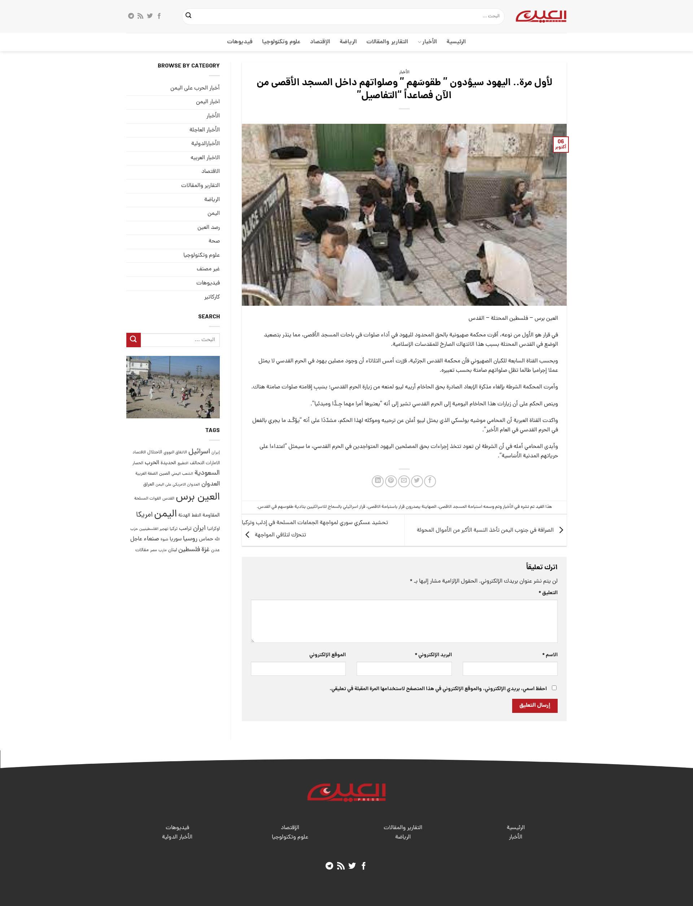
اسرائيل (199, 452)
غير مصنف (208, 269)
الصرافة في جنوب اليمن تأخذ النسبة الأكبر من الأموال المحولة (486, 530)
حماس (206, 540)
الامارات (213, 463)
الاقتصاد (210, 172)
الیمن (214, 213)
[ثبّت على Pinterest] (391, 481)
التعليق (548, 593)
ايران (199, 528)
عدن (215, 550)
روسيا (190, 539)
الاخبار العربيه (205, 158)
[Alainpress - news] (541, 16)
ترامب (185, 529)
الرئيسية (456, 42)
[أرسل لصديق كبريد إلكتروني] (404, 481)
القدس (168, 498)
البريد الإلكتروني (433, 655)
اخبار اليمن (208, 102)
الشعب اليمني (182, 474)
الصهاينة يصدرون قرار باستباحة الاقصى (402, 507)
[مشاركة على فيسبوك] (430, 481)
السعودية (207, 474)
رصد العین (208, 227)
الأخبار (429, 42)
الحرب (152, 463)
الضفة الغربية (146, 474)
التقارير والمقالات (387, 42)
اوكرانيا (213, 529)
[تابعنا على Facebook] (159, 16)
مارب (162, 550)
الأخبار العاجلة (204, 130)
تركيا (174, 529)
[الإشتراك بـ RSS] (140, 16)
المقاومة (211, 515)
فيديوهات (240, 42)
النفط (196, 515)
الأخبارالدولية (205, 144)
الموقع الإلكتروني (327, 655)
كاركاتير (212, 297)
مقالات (142, 550)
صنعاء (151, 539)
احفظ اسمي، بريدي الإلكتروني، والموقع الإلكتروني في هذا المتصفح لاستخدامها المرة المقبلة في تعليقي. (438, 689)
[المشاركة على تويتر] (417, 481)
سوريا (176, 540)
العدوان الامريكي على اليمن (178, 485)
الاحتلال (154, 452)
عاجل (136, 539)
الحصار (137, 463)
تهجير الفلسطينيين (153, 529)
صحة (214, 242)
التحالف (197, 463)
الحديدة (168, 463)
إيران (216, 453)
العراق (148, 484)
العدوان (210, 484)
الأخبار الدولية (177, 837)
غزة (205, 550)
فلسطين (189, 550)
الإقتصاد (320, 42)
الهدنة (184, 515)
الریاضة (348, 42)
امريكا (144, 515)
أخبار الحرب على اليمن (195, 88)
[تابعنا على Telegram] (131, 16)
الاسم (550, 655)
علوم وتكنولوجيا (281, 42)
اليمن (165, 514)
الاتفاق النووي (175, 453)
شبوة (164, 540)
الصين (164, 474)
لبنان (172, 550)
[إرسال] (189, 16)
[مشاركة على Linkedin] (378, 481)
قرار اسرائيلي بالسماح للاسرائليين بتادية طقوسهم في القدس (311, 507)
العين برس (198, 497)
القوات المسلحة (147, 499)
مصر (153, 550)
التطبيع (183, 463)
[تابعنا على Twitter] (150, 16)
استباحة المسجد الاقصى (460, 507)
